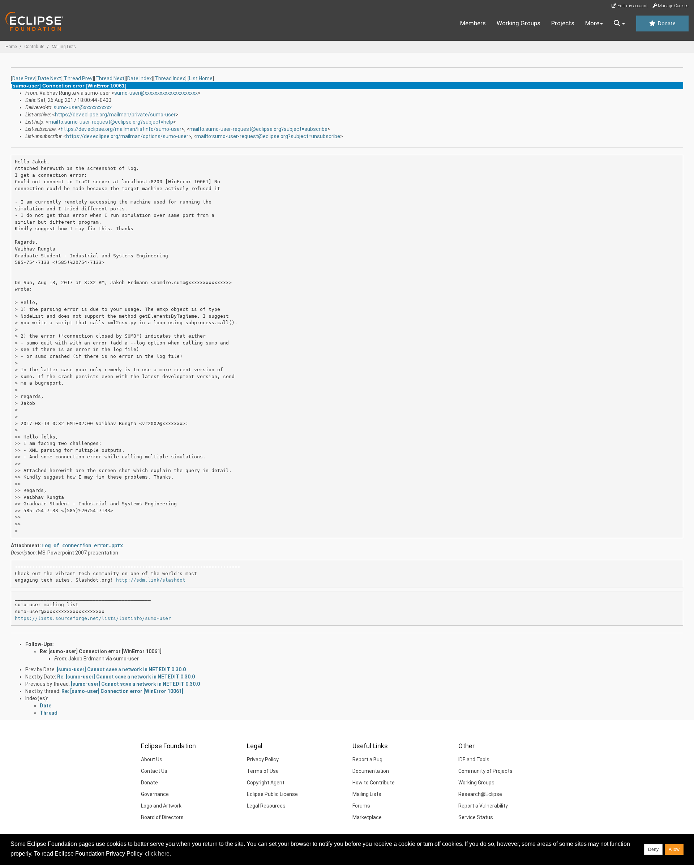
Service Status (475, 817)
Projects (562, 23)
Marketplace (367, 817)
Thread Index (170, 78)
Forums (361, 806)
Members (473, 23)
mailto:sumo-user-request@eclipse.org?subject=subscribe (258, 129)
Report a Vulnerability (483, 806)
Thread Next (109, 78)
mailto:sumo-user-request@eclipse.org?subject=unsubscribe (268, 136)
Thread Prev (78, 78)
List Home (201, 78)
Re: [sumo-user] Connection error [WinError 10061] (101, 651)
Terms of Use (263, 771)
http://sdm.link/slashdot (150, 580)
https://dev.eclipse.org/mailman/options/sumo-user (127, 136)
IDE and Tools (473, 759)
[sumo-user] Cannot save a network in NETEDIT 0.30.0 (121, 669)
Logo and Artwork (161, 806)
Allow (674, 849)
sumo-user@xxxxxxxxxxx (82, 107)
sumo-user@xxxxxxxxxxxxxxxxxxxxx (156, 93)
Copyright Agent (265, 782)
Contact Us (154, 771)
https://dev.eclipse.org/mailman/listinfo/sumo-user (121, 129)
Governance (155, 794)
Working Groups (518, 23)
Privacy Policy (263, 759)
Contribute (34, 46)
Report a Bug (367, 759)
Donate (666, 23)
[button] (619, 23)
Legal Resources (266, 806)
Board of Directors (162, 817)
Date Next (49, 78)
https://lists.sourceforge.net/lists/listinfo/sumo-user (93, 618)
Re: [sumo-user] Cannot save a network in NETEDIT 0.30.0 (126, 677)
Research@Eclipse (480, 794)
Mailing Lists (64, 46)
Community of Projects (485, 771)
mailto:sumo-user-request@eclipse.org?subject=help (110, 122)
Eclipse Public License (272, 794)
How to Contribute (373, 782)
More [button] (592, 23)
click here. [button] (158, 854)
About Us (151, 759)
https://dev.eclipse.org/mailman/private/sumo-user (115, 114)
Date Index (139, 78)
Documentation (370, 771)
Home (11, 46)
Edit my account (632, 5)
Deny (653, 849)
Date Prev (23, 78)
